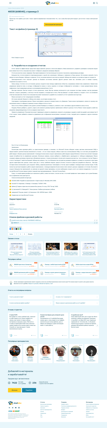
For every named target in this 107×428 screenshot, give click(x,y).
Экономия (42, 407)
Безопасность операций (67, 411)
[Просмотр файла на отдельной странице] (97, 220)
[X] (16, 229)
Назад (11, 234)
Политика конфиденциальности (68, 406)
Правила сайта (64, 404)
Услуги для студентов (91, 406)
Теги (41, 416)
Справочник (43, 413)
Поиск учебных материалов (92, 404)
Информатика (13, 213)
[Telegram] (14, 229)
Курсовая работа (59, 209)
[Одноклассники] (12, 229)
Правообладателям (66, 413)
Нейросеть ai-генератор (92, 407)
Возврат (63, 409)
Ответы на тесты (90, 409)
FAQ (41, 415)
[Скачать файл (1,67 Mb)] (94, 220)
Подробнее (29, 390)
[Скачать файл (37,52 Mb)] (94, 223)
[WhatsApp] (18, 229)
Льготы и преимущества (46, 409)
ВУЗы (87, 415)
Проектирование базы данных (17, 16)
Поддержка (64, 415)
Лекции (88, 411)
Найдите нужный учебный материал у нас (40, 283)
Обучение (14, 390)
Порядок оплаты (65, 407)
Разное (42, 411)
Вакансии (63, 416)
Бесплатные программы (46, 404)
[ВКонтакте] (10, 229)
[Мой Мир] (20, 229)
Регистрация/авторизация (53, 24)
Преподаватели (90, 413)
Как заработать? (90, 416)
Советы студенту (44, 406)
